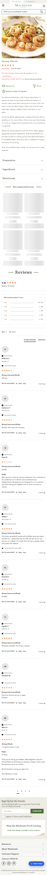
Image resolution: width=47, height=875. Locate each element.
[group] (23, 283)
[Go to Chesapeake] (30, 1)
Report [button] (20, 383)
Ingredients (9, 169)
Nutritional (9, 178)
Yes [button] (16, 383)
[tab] (30, 340)
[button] (3, 5)
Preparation (9, 160)
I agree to (18, 816)
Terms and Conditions (23, 816)
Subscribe (37, 811)
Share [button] (24, 383)
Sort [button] (3, 332)
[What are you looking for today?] (41, 11)
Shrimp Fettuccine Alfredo (33, 79)
